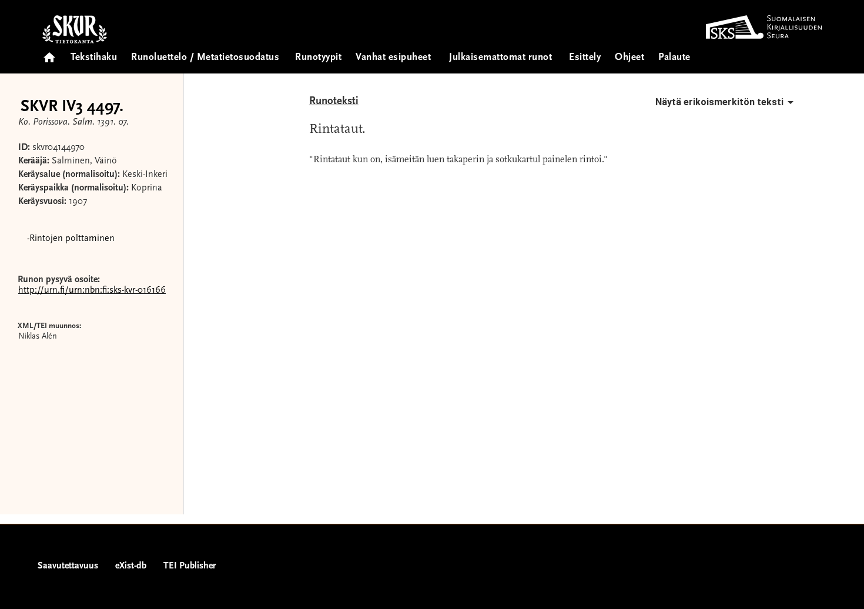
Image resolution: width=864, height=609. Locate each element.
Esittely (585, 58)
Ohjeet (629, 58)
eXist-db (130, 566)
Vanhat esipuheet (393, 58)
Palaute (674, 58)
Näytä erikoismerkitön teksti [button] (719, 102)
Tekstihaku (94, 58)
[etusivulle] (49, 54)
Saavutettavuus (68, 566)
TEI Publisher (189, 566)
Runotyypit (318, 58)
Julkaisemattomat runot (500, 58)
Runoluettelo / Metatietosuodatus (205, 58)
